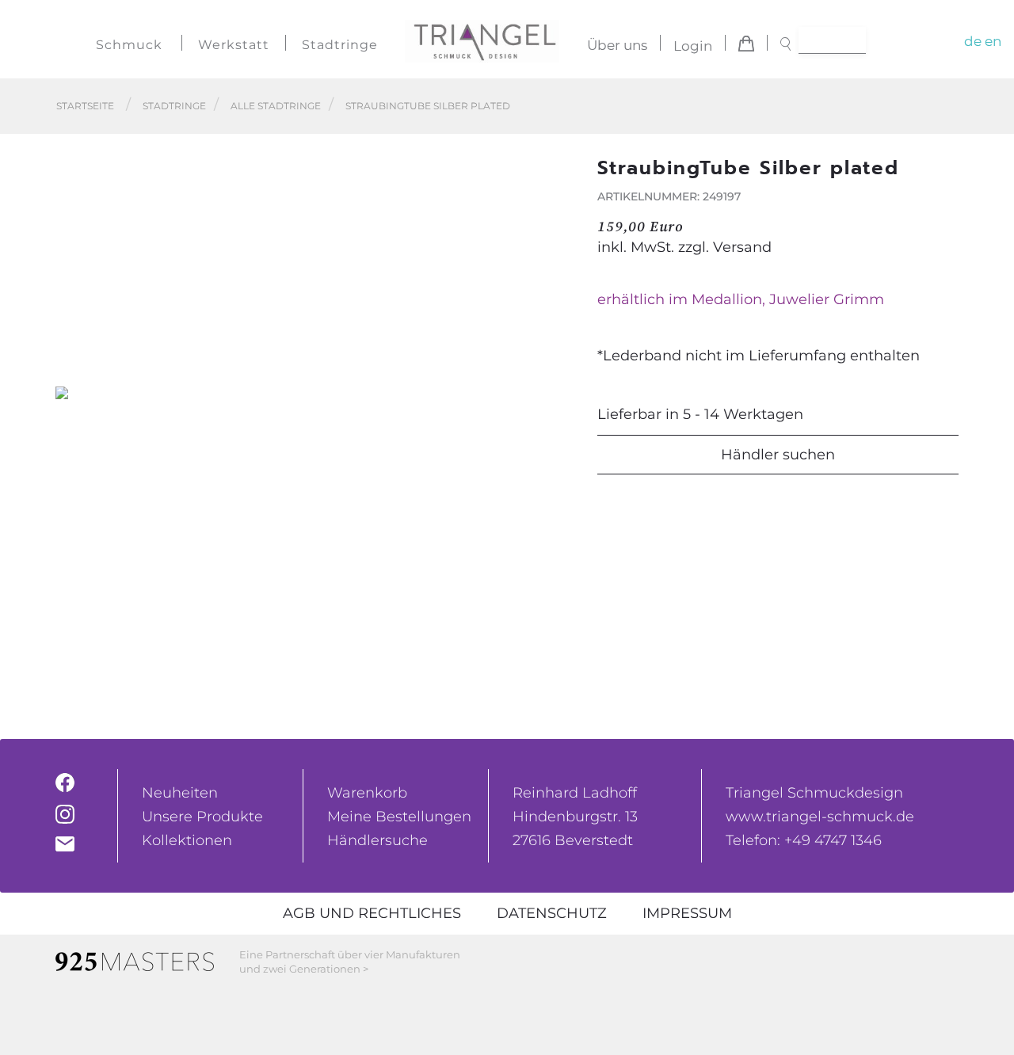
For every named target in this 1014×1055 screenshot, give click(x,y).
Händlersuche (377, 840)
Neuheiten (180, 793)
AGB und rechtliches (372, 913)
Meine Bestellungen (399, 816)
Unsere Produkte (202, 816)
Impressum (687, 913)
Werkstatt (233, 44)
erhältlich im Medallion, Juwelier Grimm (740, 299)
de (973, 41)
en (993, 41)
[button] (555, 393)
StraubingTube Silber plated (427, 106)
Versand (742, 247)
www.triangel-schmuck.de (820, 816)
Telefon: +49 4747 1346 (804, 840)
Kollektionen (187, 840)
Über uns (617, 46)
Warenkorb (367, 793)
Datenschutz (552, 913)
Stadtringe (340, 44)
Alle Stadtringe (276, 106)
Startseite (85, 106)
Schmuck (129, 44)
